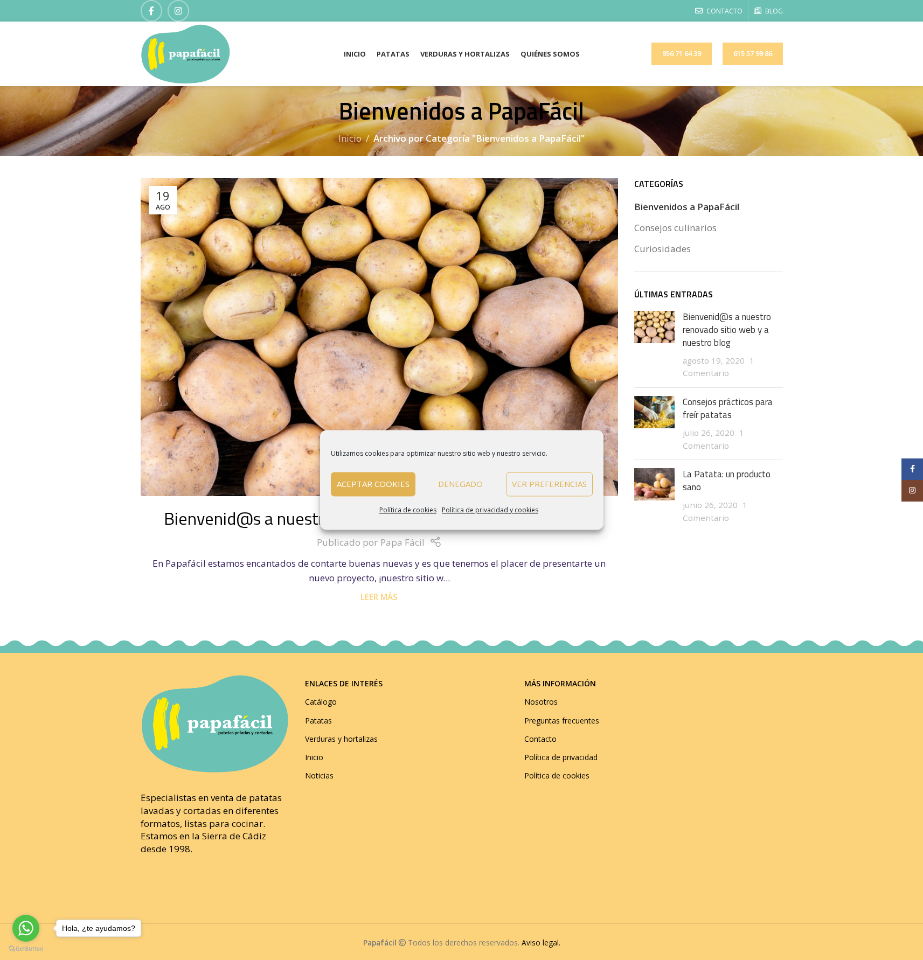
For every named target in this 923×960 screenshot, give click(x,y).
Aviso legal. (541, 942)
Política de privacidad (561, 757)
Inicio (350, 138)
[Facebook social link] (151, 11)
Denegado (460, 484)
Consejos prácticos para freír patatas (728, 408)
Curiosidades (662, 248)
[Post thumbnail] (654, 345)
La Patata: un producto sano (727, 480)
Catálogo (321, 702)
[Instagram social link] (178, 11)
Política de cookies (407, 509)
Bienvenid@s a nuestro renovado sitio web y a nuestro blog (727, 330)
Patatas (318, 720)
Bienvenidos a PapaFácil (686, 206)
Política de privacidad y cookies (490, 509)
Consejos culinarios (675, 227)
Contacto (540, 739)
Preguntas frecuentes (561, 720)
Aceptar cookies (373, 484)
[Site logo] (185, 53)
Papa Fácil (402, 542)
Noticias (319, 775)
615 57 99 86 (752, 53)
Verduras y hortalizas (341, 739)
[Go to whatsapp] (25, 928)
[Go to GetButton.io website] (26, 948)
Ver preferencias (549, 484)
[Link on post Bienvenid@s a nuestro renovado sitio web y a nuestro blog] (380, 337)
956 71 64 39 (681, 53)
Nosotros (541, 702)
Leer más (379, 597)
